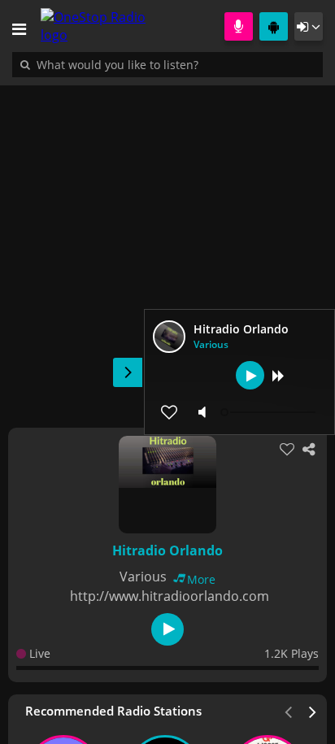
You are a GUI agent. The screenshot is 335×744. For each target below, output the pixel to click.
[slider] (270, 412)
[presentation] (313, 710)
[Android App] (273, 26)
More (201, 579)
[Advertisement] (167, 248)
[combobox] (166, 64)
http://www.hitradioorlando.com (169, 596)
